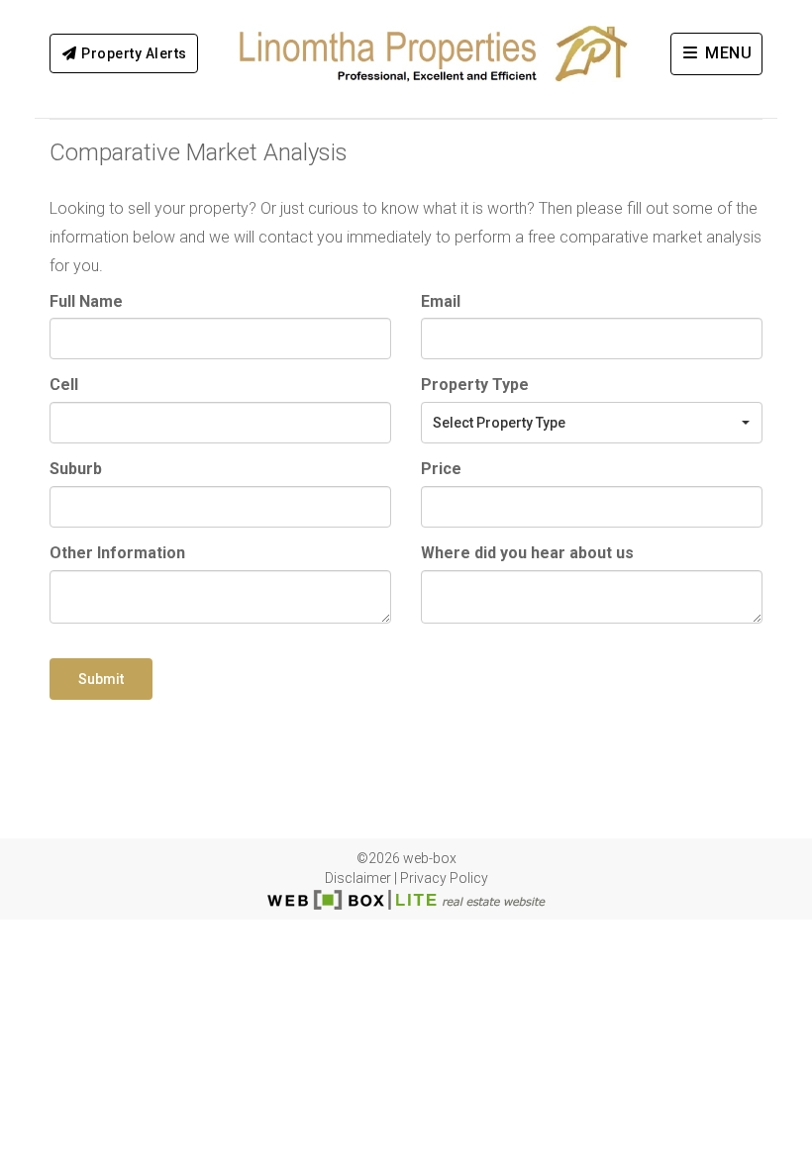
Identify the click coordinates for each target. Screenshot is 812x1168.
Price (441, 468)
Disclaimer (358, 878)
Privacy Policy (444, 878)
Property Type (475, 384)
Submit (101, 679)
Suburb (76, 468)
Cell (64, 384)
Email (440, 301)
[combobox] (591, 422)
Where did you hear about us (527, 552)
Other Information (117, 552)
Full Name (86, 301)
